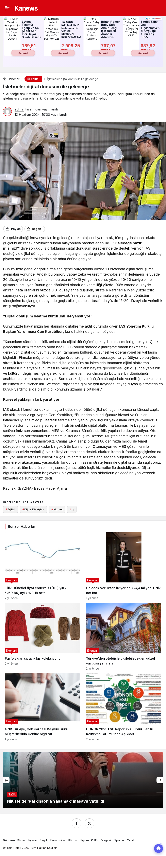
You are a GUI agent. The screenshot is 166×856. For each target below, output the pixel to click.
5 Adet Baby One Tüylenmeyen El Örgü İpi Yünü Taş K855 (150, 29)
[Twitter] (89, 823)
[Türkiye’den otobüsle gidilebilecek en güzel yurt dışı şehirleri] (123, 636)
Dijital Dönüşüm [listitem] (33, 509)
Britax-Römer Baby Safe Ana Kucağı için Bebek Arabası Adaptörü (110, 29)
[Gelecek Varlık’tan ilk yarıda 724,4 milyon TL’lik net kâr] (123, 566)
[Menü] (7, 8)
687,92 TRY (148, 48)
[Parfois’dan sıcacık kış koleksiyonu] (42, 636)
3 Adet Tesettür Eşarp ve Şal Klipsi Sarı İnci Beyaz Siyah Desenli (31, 29)
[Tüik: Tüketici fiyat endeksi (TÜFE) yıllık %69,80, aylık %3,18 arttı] (42, 566)
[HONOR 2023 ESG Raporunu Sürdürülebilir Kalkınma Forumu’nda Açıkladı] (123, 707)
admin (19, 109)
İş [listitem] (72, 509)
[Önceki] (6, 780)
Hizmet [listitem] (57, 509)
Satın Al (23, 53)
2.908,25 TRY (71, 48)
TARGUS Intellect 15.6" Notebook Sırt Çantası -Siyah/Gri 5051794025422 (71, 29)
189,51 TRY (30, 48)
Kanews (25, 8)
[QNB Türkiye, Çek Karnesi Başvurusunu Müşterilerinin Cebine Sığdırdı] (42, 707)
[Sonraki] (159, 780)
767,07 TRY (109, 48)
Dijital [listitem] (10, 509)
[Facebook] (76, 823)
